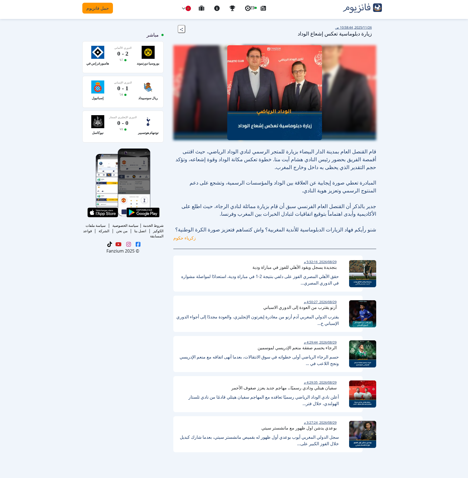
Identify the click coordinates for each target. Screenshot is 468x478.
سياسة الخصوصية (125, 225)
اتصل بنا (140, 230)
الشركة (104, 230)
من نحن (122, 230)
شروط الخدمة (153, 225)
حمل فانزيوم (97, 8)
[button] (184, 8)
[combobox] (188, 8)
